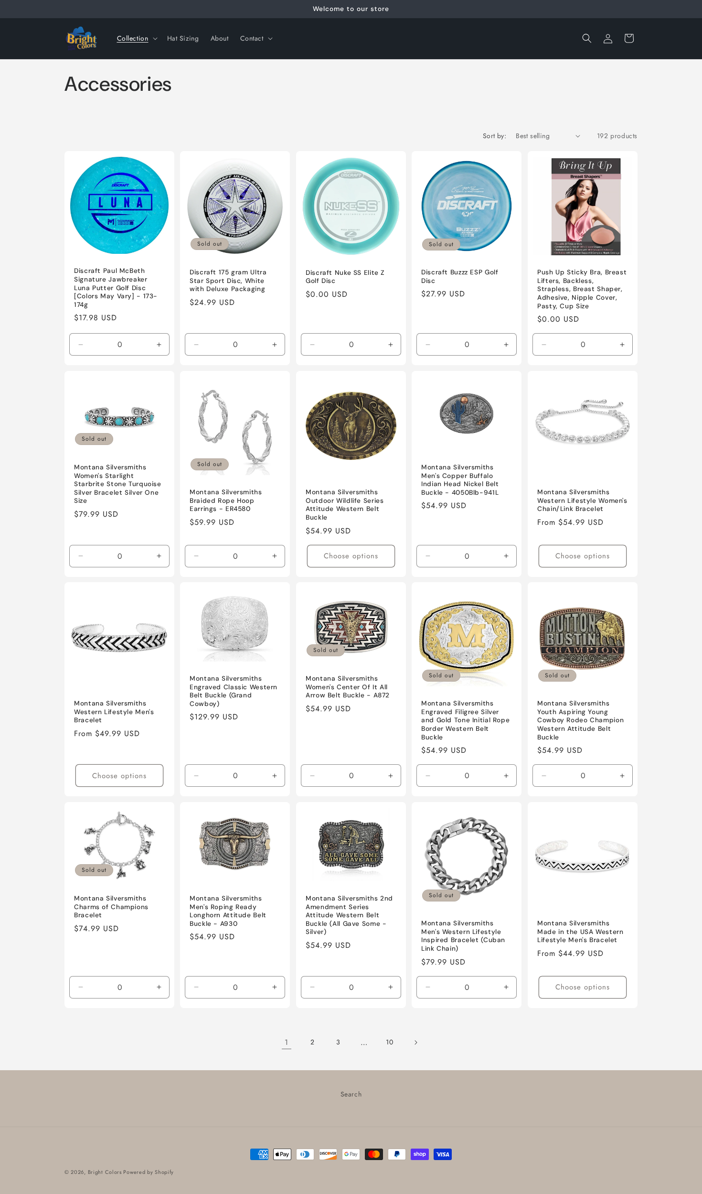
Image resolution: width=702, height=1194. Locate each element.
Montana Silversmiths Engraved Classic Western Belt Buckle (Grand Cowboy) (233, 691)
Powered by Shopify (148, 1172)
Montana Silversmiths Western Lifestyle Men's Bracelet (114, 712)
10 (389, 1042)
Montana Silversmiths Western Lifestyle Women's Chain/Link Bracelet (582, 500)
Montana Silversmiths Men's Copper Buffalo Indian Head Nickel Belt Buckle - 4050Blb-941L (460, 480)
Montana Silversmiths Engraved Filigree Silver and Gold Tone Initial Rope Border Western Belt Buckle (465, 720)
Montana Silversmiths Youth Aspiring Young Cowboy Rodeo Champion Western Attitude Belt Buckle (580, 720)
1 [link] (286, 1042)
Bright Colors (106, 1172)
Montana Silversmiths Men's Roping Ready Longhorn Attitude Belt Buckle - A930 (228, 911)
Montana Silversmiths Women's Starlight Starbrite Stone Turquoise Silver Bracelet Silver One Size (117, 484)
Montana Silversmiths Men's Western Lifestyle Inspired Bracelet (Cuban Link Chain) (463, 936)
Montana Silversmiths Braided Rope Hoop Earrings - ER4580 (226, 500)
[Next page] (415, 1042)
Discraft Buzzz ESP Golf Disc (460, 276)
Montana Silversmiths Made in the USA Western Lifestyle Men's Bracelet (580, 932)
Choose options (351, 556)
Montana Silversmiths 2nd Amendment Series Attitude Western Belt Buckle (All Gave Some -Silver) (349, 915)
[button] (136, 38)
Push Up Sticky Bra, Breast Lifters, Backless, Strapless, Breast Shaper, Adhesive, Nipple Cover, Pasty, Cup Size (582, 289)
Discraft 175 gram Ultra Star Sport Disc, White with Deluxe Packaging (228, 280)
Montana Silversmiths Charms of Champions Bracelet (111, 907)
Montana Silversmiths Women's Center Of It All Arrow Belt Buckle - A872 (348, 686)
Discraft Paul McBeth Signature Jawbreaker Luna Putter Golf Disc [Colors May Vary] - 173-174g (116, 287)
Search (351, 1094)
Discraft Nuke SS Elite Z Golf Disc (345, 276)
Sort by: (494, 136)
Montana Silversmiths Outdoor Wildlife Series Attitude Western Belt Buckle (345, 504)
